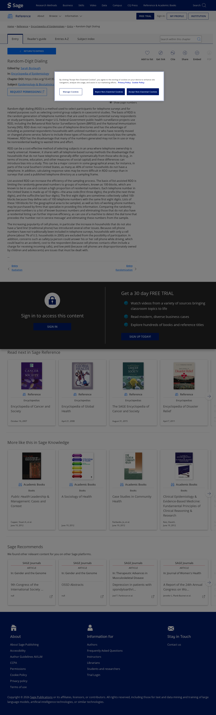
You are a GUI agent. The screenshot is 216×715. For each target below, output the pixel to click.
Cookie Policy (138, 82)
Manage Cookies (71, 91)
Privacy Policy (124, 82)
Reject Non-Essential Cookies (109, 91)
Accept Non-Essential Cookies (143, 91)
